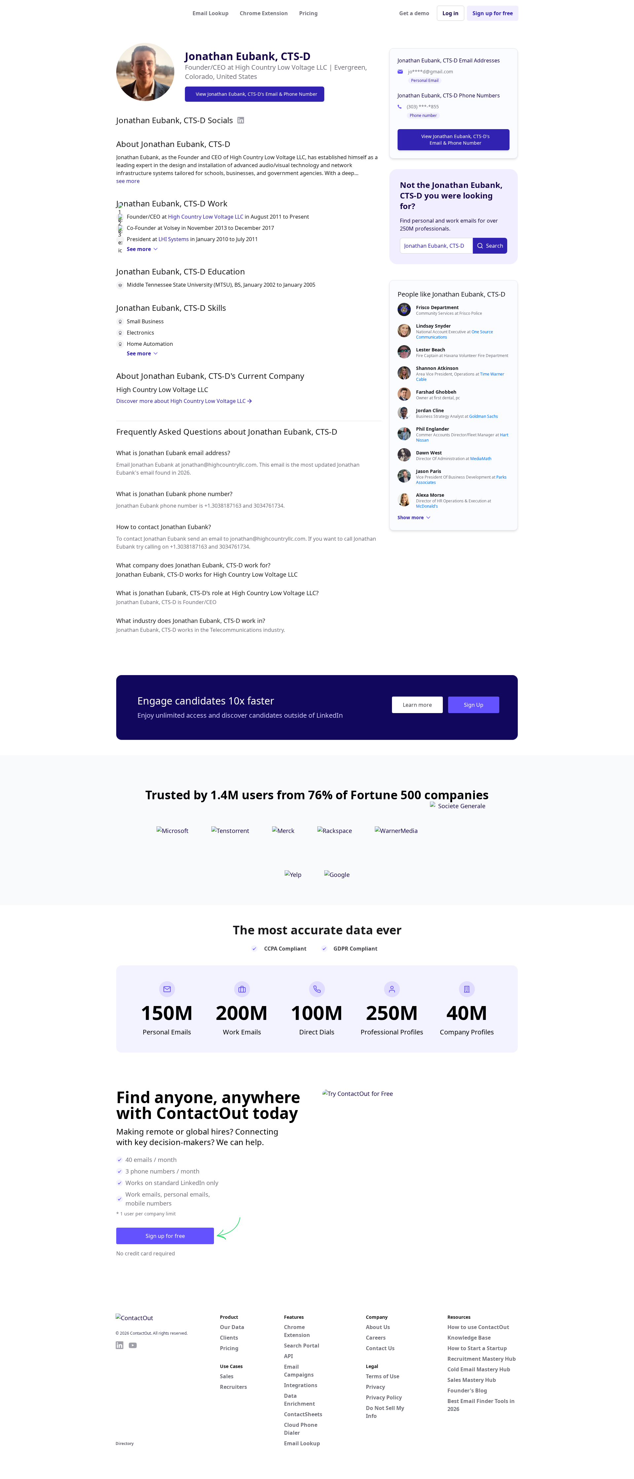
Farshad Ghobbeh (436, 392)
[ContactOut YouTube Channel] (133, 1389)
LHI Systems (173, 239)
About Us (378, 1327)
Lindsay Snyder (433, 326)
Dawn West (429, 453)
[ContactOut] (148, 13)
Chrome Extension (264, 13)
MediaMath (480, 458)
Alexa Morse (430, 495)
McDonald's (427, 506)
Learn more (417, 704)
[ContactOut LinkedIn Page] (119, 1389)
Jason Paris (428, 471)
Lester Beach (430, 349)
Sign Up (473, 704)
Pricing (308, 13)
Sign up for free (493, 13)
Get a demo (414, 13)
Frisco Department (437, 307)
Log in (450, 13)
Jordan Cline (430, 410)
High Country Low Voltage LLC (205, 216)
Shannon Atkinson (437, 368)
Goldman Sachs (483, 416)
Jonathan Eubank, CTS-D (248, 56)
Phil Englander (432, 429)
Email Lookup (211, 13)
